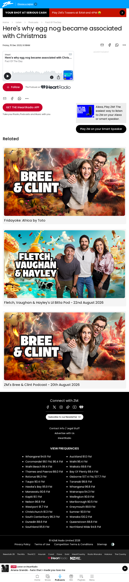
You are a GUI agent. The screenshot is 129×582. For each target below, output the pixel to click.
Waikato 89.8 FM (80, 467)
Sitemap (102, 544)
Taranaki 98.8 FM (81, 482)
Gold (67, 554)
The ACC (31, 554)
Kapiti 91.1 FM (33, 497)
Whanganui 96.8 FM (82, 487)
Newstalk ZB (8, 554)
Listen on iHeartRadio (64, 568)
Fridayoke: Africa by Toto (64, 185)
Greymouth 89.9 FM (82, 507)
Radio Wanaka (95, 554)
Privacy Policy (22, 544)
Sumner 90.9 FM (80, 512)
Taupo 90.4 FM (35, 482)
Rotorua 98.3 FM (35, 477)
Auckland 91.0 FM (81, 457)
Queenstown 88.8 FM (83, 522)
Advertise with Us (64, 433)
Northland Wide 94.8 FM (85, 527)
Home (6, 22)
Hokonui (108, 554)
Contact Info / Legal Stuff (64, 428)
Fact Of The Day (53, 22)
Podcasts (33, 22)
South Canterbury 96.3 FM (42, 517)
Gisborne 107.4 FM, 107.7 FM (87, 477)
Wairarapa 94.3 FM (82, 492)
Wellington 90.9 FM (82, 497)
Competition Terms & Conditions (73, 544)
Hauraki (42, 554)
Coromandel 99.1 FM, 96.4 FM (44, 462)
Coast (51, 554)
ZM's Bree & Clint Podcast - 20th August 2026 (64, 350)
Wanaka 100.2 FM (81, 517)
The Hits (21, 554)
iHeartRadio (64, 438)
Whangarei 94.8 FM (38, 457)
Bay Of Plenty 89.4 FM (84, 472)
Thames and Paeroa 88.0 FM (44, 472)
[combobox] (124, 45)
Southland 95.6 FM (37, 527)
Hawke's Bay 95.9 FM (38, 487)
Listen (19, 22)
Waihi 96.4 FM (78, 462)
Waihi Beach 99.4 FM (38, 467)
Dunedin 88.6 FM (36, 522)
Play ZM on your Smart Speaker (101, 118)
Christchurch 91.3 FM (38, 512)
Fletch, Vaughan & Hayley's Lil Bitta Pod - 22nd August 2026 (64, 267)
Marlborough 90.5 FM (83, 502)
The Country (120, 554)
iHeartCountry (78, 554)
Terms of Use (42, 544)
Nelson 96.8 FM (35, 502)
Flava (59, 554)
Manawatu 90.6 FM (37, 492)
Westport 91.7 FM (36, 507)
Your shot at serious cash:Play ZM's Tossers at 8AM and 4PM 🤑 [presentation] (64, 12)
